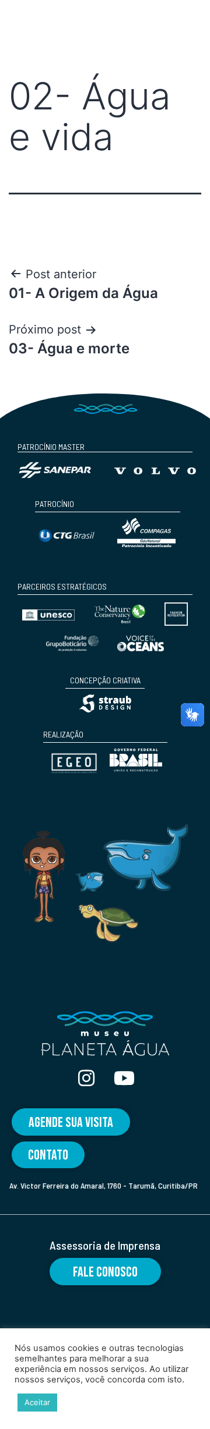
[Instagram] (86, 1078)
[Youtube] (124, 1078)
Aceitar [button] (37, 1402)
